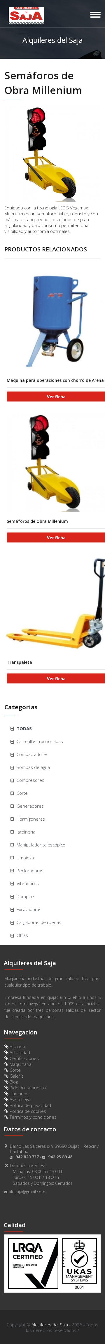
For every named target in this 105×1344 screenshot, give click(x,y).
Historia (16, 1046)
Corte (22, 793)
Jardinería (26, 832)
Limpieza (25, 858)
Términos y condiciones (32, 1117)
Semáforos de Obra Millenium (37, 521)
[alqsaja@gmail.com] (52, 1199)
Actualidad (19, 1052)
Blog (13, 1082)
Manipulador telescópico (41, 845)
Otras (22, 935)
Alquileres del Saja (50, 1325)
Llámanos (18, 1093)
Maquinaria (20, 1064)
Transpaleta (19, 662)
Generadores (30, 806)
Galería (16, 1076)
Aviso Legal (19, 1099)
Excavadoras (29, 909)
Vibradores (28, 883)
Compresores (30, 780)
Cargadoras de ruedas (39, 922)
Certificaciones (23, 1058)
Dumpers (26, 896)
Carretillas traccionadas (40, 741)
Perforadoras (30, 870)
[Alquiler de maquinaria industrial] (26, 15)
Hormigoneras (31, 819)
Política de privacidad (29, 1105)
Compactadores (32, 754)
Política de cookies (27, 1111)
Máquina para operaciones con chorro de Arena (55, 380)
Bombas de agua (33, 767)
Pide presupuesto (27, 1088)
